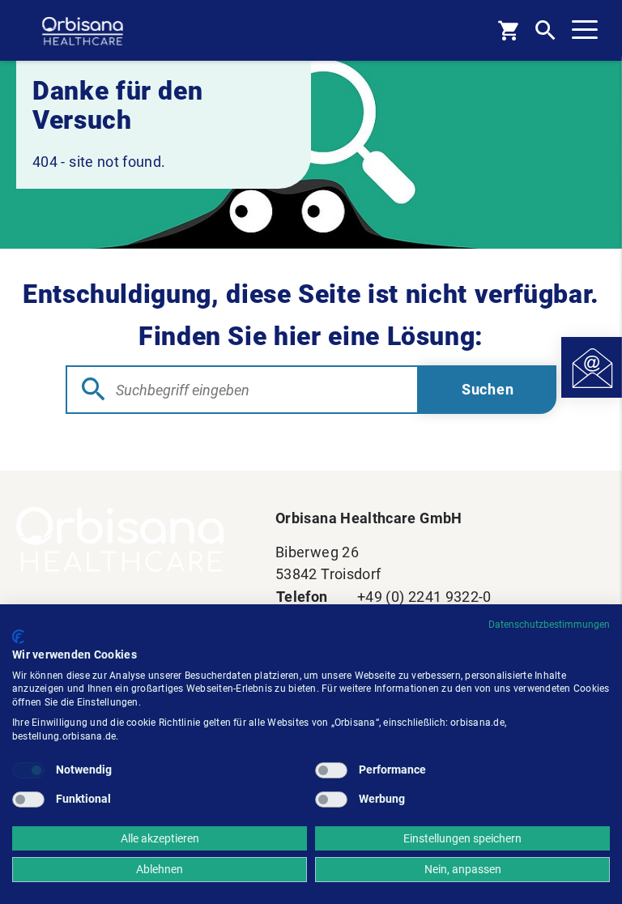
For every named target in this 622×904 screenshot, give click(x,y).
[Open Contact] (591, 367)
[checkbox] (28, 770)
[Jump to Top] (585, 470)
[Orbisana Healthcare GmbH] (129, 539)
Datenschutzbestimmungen (549, 624)
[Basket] (508, 30)
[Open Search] (545, 30)
